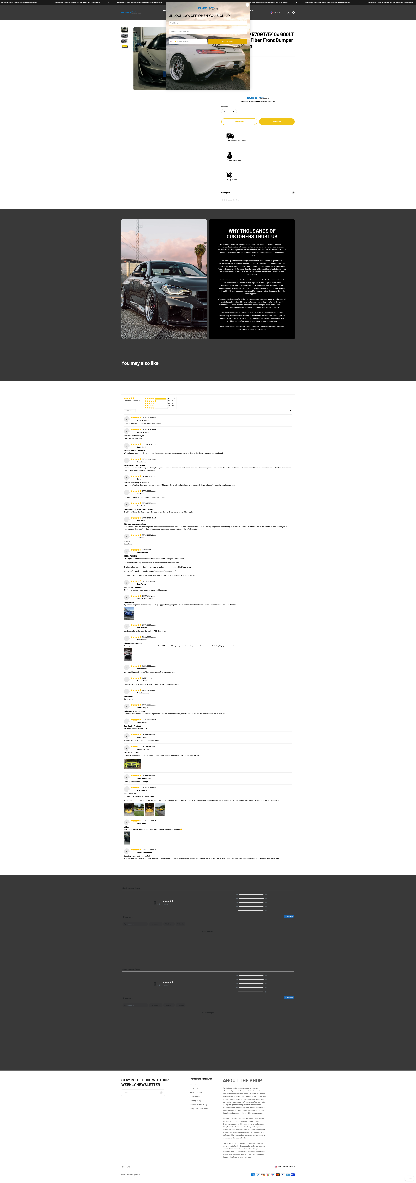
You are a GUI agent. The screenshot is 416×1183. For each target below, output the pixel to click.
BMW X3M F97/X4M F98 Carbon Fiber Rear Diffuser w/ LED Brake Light (182, 666)
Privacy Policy (194, 1096)
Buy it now (277, 121)
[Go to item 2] (124, 36)
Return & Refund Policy (198, 1105)
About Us (192, 1084)
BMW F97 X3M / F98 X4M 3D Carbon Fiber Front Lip (175, 637)
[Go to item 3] (124, 41)
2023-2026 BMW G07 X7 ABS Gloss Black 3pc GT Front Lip (177, 720)
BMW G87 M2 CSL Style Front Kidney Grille (171, 746)
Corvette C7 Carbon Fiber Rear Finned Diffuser (174, 429)
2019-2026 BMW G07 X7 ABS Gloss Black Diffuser (174, 417)
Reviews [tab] (127, 917)
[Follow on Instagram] (128, 1166)
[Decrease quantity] (224, 111)
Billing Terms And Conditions (200, 1109)
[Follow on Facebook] (122, 1166)
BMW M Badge (161, 690)
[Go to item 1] (124, 30)
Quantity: (224, 107)
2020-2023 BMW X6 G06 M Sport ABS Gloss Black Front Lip (178, 535)
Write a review (285, 399)
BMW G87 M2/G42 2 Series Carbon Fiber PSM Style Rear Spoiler (179, 596)
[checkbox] (180, 924)
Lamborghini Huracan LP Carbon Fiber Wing (172, 476)
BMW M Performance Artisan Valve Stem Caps (173, 705)
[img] (132, 398)
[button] (149, 399)
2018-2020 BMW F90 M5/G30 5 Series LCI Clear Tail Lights (177, 734)
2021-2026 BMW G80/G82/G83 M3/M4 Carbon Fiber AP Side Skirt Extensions (184, 518)
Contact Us (193, 1088)
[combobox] (173, 41)
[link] (208, 8)
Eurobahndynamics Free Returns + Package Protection (176, 491)
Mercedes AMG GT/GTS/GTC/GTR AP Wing (171, 550)
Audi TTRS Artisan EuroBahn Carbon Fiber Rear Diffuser (177, 444)
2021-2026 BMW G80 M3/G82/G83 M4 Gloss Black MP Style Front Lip (181, 503)
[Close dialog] (247, 5)
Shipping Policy (195, 1100)
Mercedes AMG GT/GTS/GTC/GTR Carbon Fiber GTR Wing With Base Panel (183, 678)
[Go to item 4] (124, 47)
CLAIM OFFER (228, 41)
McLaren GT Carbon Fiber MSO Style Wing (171, 821)
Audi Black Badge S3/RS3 (165, 581)
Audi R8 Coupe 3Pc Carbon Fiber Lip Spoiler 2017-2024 (176, 850)
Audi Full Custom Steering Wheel (168, 459)
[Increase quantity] (233, 111)
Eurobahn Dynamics (229, 244)
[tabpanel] (208, 938)
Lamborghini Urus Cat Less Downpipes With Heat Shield (177, 625)
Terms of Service (195, 1092)
